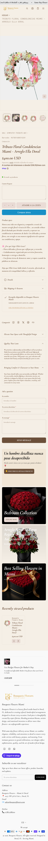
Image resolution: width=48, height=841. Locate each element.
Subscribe (40, 777)
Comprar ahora (24, 212)
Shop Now (8, 678)
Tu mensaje (5, 418)
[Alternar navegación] (43, 8)
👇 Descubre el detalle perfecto (19, 471)
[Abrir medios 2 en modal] (24, 68)
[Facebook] (4, 748)
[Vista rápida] (14, 641)
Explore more (11, 519)
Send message (24, 440)
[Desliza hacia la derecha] (43, 118)
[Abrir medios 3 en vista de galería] (25, 118)
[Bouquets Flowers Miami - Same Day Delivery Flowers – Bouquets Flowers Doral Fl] (10, 8)
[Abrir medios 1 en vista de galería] (7, 118)
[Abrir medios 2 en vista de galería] (16, 118)
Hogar (5, 15)
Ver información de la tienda (20, 308)
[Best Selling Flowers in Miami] (24, 581)
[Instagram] (9, 748)
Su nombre (5, 396)
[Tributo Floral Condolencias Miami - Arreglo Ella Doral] (13, 630)
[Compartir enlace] (33, 322)
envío (11, 162)
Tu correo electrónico (8, 407)
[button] (27, 8)
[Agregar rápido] (18, 641)
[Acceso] (32, 8)
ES (23, 822)
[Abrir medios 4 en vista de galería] (33, 118)
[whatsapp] (14, 748)
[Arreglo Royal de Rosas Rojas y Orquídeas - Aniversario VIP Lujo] (24, 543)
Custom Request (7, 184)
